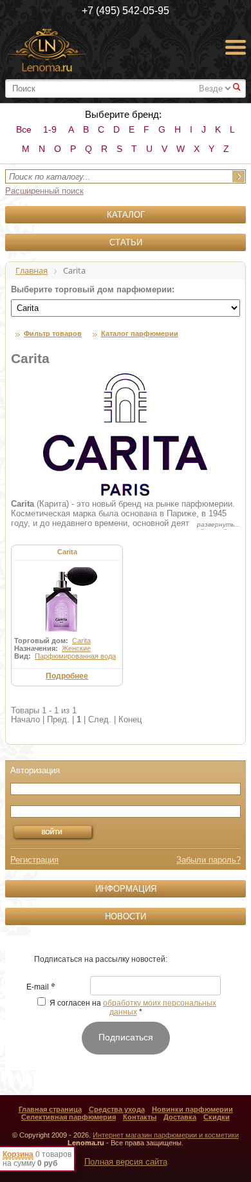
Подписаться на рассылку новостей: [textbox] (100, 959)
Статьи (125, 242)
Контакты (139, 1117)
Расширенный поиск (44, 191)
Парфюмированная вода (75, 656)
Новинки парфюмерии (192, 1109)
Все (24, 129)
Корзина (18, 1154)
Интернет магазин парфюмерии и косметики (166, 1135)
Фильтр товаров (53, 333)
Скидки (216, 1117)
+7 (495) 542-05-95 (125, 10)
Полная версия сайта (125, 1162)
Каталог (126, 215)
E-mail (40, 987)
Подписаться (125, 1037)
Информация (125, 889)
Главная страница (50, 1109)
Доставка (179, 1117)
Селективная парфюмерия (68, 1117)
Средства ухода (117, 1109)
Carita (67, 552)
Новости (125, 916)
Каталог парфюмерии (139, 333)
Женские (76, 648)
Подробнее (67, 675)
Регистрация (34, 860)
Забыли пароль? (208, 860)
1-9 (50, 129)
